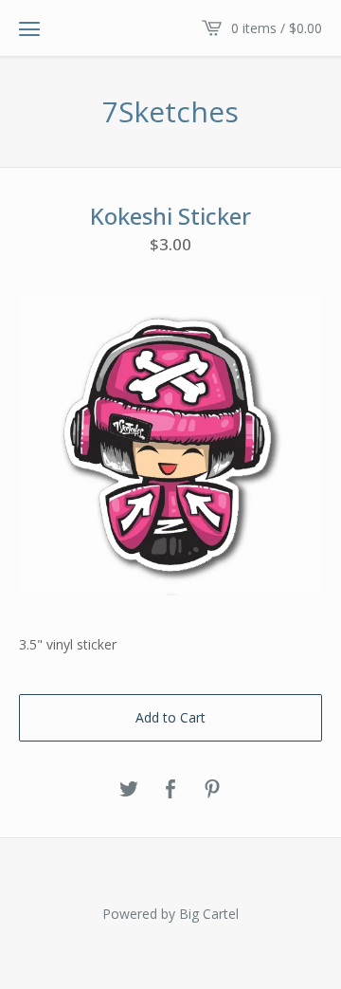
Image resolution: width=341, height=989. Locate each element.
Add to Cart (170, 717)
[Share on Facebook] (170, 789)
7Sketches (170, 112)
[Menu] (29, 28)
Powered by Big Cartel (170, 914)
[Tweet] (128, 789)
